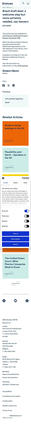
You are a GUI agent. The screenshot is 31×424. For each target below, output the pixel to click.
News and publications (10, 374)
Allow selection (15, 239)
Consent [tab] (5, 182)
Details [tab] (15, 182)
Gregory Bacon (10, 71)
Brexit (7, 102)
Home (3, 7)
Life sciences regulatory (14, 99)
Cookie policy (7, 401)
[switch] (26, 216)
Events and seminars (10, 377)
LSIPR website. (22, 66)
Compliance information (11, 396)
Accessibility (7, 391)
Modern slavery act (9, 406)
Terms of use (7, 410)
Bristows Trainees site (10, 384)
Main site (9, 7)
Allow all (15, 233)
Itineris (10, 417)
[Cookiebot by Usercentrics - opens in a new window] (22, 178)
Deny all (15, 244)
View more (15, 283)
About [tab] (25, 182)
